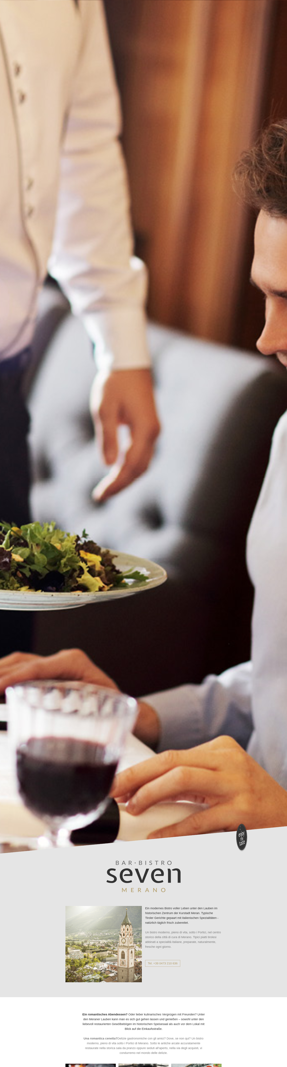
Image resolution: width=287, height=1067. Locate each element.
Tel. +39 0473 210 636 (163, 963)
